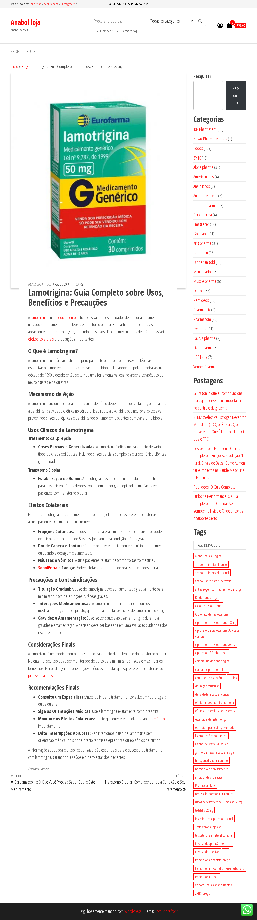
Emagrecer (68, 4)
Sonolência (47, 568)
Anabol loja (25, 22)
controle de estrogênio (209, 677)
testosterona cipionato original (214, 818)
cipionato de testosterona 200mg (215, 622)
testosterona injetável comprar (214, 835)
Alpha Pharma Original (208, 555)
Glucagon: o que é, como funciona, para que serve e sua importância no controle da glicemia (218, 400)
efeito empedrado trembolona (214, 702)
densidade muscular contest (212, 694)
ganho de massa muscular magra (214, 752)
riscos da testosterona (208, 801)
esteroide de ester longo (211, 719)
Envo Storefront (166, 911)
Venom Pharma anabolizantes (213, 884)
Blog (31, 51)
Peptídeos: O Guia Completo (214, 487)
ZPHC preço (202, 893)
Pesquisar (202, 76)
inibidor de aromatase (209, 777)
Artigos (45, 768)
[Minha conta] (220, 25)
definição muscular (207, 685)
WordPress (133, 911)
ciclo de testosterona (208, 605)
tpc (226, 851)
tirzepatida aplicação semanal (213, 843)
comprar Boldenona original (212, 660)
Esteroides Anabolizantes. (211, 735)
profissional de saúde (44, 675)
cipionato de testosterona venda (215, 644)
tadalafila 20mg (204, 810)
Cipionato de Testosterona (211, 614)
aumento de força (230, 589)
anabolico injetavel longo (211, 564)
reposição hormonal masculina (214, 793)
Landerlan (36, 4)
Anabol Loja (61, 284)
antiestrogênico (204, 589)
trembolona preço (206, 876)
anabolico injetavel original (212, 572)
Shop (15, 51)
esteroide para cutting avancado (215, 727)
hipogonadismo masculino (211, 760)
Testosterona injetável (208, 826)
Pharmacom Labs (205, 785)
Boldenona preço (206, 597)
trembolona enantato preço (212, 859)
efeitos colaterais (41, 339)
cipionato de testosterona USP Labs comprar (217, 633)
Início (14, 66)
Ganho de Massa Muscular (211, 743)
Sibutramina (51, 4)
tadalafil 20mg (234, 801)
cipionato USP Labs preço (211, 652)
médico (159, 718)
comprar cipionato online (211, 669)
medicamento (65, 317)
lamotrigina (39, 317)
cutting (233, 677)
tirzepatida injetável (207, 851)
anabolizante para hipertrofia (213, 580)
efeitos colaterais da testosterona (215, 710)
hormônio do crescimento (211, 768)
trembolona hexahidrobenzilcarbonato (219, 868)
